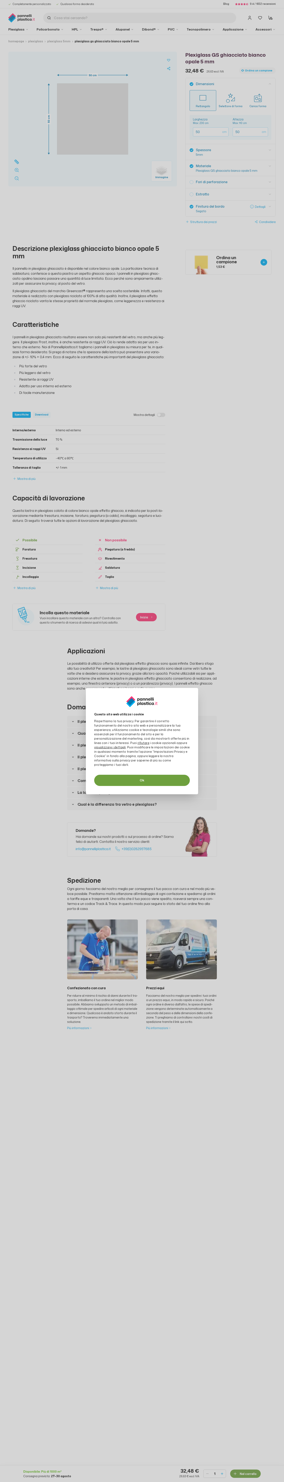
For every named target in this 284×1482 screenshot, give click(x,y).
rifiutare (143, 743)
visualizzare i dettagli (110, 747)
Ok (142, 780)
